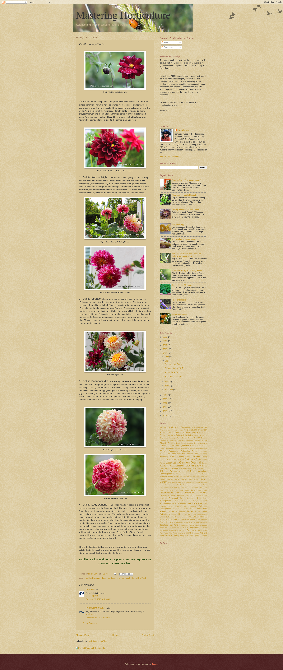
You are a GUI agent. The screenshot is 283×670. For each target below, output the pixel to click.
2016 (165, 349)
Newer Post (83, 635)
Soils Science (166, 519)
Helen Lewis (183, 130)
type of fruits (170, 528)
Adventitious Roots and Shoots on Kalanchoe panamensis (186, 255)
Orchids (178, 493)
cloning (183, 443)
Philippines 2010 (200, 501)
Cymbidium (184, 446)
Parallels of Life (201, 495)
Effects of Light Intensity (198, 448)
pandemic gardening (185, 495)
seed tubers (192, 514)
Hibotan (200, 468)
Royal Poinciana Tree (174, 376)
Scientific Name (167, 514)
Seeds (162, 517)
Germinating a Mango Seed (183, 239)
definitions (169, 448)
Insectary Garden (200, 474)
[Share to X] (125, 574)
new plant (126, 578)
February (169, 390)
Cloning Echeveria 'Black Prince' (186, 210)
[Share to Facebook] (128, 574)
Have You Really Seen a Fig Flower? (187, 270)
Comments (168, 47)
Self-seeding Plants (172, 517)
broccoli (204, 435)
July (167, 357)
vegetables (194, 528)
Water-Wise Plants (170, 533)
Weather (189, 533)
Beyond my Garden (199, 430)
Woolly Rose (184, 535)
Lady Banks (172, 482)
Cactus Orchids (187, 438)
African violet (190, 427)
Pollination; (193, 506)
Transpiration (183, 525)
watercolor (181, 533)
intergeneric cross (180, 476)
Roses (190, 511)
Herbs (194, 468)
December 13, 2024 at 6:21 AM (99, 618)
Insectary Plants (166, 476)
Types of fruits (183, 528)
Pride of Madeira (179, 300)
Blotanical (171, 435)
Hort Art (168, 471)
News (193, 490)
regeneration (180, 511)
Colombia (190, 443)
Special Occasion (181, 519)
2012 (165, 403)
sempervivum (184, 517)
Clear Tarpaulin (92, 596)
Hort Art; (177, 471)
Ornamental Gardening (195, 492)
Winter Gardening (172, 535)
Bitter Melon (202, 432)
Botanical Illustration (184, 435)
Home (115, 635)
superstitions (188, 522)
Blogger (155, 664)
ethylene (204, 451)
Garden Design (172, 463)
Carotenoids (189, 440)
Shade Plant (193, 517)
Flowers (196, 456)
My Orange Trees (179, 314)
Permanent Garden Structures (182, 498)
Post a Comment (90, 623)
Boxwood (197, 435)
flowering (203, 454)
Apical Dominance (172, 430)
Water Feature (197, 530)
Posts (166, 42)
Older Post (148, 635)
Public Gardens (189, 509)
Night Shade (202, 490)
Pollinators (203, 506)
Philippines (185, 501)
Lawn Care (181, 482)
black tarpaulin (92, 614)
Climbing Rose (174, 443)
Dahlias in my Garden (174, 364)
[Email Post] (115, 574)
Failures (162, 454)
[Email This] (120, 574)
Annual (162, 430)
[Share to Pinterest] (131, 574)
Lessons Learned (201, 482)
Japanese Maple (173, 479)
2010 (165, 411)
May (167, 382)
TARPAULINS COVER (95, 608)
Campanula (164, 440)
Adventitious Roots (178, 427)
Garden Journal (114, 578)
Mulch (167, 487)
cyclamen (175, 446)
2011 (165, 407)
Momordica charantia (195, 485)
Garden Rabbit (169, 466)
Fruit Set (181, 459)
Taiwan (196, 522)
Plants (170, 506)
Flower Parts (192, 454)
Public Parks (201, 509)
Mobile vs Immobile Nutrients (184, 195)
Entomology (186, 451)
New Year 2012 (182, 490)
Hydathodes (188, 474)
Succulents (165, 522)
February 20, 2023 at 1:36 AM (98, 599)
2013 (165, 399)
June (167, 361)
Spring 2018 (195, 519)
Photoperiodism (166, 503)
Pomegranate (165, 509)
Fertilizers (181, 454)
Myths (196, 487)
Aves (181, 430)
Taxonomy (203, 522)
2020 (165, 337)
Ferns (173, 454)
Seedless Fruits (201, 514)
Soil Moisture (202, 517)
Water (189, 530)
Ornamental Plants (168, 495)
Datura (162, 448)
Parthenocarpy (178, 224)
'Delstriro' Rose (165, 427)
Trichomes (198, 525)
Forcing (204, 456)
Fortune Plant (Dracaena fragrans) (186, 180)
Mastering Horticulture (123, 15)
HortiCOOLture (189, 471)
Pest (199, 498)
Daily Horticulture (201, 446)
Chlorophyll (197, 440)
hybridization (177, 474)
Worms (191, 535)
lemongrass (190, 482)
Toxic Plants (173, 525)
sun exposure (177, 522)
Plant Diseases (179, 503)
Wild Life (203, 533)
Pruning (180, 509)
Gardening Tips (193, 465)
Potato (174, 509)
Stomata (204, 519)
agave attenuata (201, 427)
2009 (165, 415)
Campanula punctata (176, 440)
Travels (191, 525)
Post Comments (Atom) (98, 641)
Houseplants (202, 471)
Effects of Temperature (170, 451)
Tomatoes (164, 525)
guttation (168, 468)
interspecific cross (193, 476)
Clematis (163, 443)
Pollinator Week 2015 (174, 368)
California (198, 438)
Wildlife (162, 535)
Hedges (175, 468)
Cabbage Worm (175, 438)
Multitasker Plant (175, 487)
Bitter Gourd (191, 432)
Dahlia (88, 578)
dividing (187, 448)
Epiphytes (196, 451)
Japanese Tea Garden (189, 479)
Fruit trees (190, 459)
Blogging (163, 435)
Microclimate (169, 485)
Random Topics (167, 511)
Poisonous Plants (180, 506)
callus (205, 438)
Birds (182, 432)
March (168, 386)
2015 (165, 353)
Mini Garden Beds (180, 485)
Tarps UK (90, 589)
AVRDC (187, 430)
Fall (168, 454)
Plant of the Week (138, 578)
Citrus (204, 440)
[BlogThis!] (123, 574)
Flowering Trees (183, 456)
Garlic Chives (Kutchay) (182, 285)
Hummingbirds (166, 474)
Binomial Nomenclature (169, 432)
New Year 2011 (166, 490)
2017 (165, 345)
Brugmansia (164, 438)
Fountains (164, 459)
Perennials (163, 498)
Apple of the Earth (172, 372)
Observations (166, 492)
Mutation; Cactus (188, 487)
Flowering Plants (99, 578)
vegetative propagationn (177, 530)
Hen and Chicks (185, 468)
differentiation (179, 448)
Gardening (180, 466)
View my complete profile (170, 156)
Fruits (198, 459)
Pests (176, 501)
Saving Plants (201, 511)
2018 (165, 341)
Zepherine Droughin (200, 535)
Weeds (196, 533)
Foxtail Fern (173, 459)
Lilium (162, 485)
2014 (165, 395)
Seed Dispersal (180, 514)
